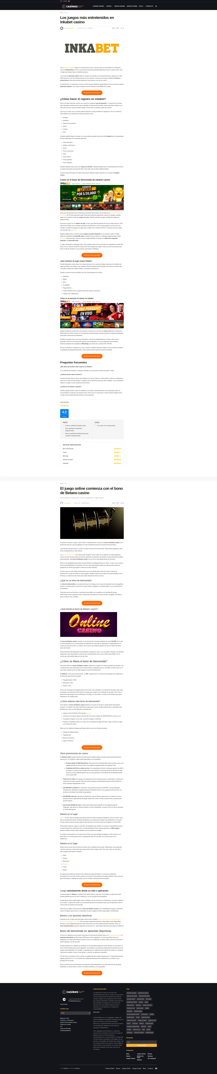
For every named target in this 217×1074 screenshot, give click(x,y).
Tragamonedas (149, 1032)
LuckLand (135, 1023)
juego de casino (145, 1017)
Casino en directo (147, 1005)
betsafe (141, 1002)
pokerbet (143, 1026)
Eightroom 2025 (64, 1018)
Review (66, 12)
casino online (140, 1008)
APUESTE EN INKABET (92, 93)
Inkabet (152, 1014)
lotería (128, 1023)
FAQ (61, 1)
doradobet (129, 1011)
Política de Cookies (65, 1024)
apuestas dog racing (144, 995)
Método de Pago (140, 1056)
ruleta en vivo (136, 1029)
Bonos (109, 6)
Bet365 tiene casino (132, 1002)
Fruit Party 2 (144, 1014)
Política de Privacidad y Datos (68, 1022)
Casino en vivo (130, 1008)
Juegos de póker (142, 1020)
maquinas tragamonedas (133, 1026)
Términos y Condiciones (67, 1020)
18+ (61, 1026)
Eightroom (66, 1068)
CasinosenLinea (69, 28)
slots (143, 1029)
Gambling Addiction (65, 1030)
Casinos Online (98, 6)
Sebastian (68, 503)
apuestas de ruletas (132, 995)
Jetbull (137, 1017)
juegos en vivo (152, 1020)
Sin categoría (152, 1058)
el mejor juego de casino (133, 1014)
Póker (149, 1026)
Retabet (129, 1029)
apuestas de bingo (131, 992)
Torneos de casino (139, 1032)
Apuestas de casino (143, 992)
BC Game (148, 999)
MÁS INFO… (97, 1012)
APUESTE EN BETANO (92, 603)
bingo (146, 1002)
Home (61, 12)
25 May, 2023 (77, 503)
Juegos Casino (132, 6)
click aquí (73, 230)
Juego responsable (65, 1028)
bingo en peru (130, 1005)
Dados (147, 1008)
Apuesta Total (140, 999)
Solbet (148, 1029)
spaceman (129, 1032)
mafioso (141, 1023)
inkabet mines (130, 1017)
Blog (141, 6)
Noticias (139, 1060)
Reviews (150, 1056)
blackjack (63, 238)
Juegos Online (119, 6)
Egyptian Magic (138, 1011)
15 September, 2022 (82, 28)
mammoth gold (149, 1023)
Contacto (65, 1)
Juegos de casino (131, 1020)
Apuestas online (131, 999)
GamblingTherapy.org (74, 1001)
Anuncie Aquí (63, 1004)
